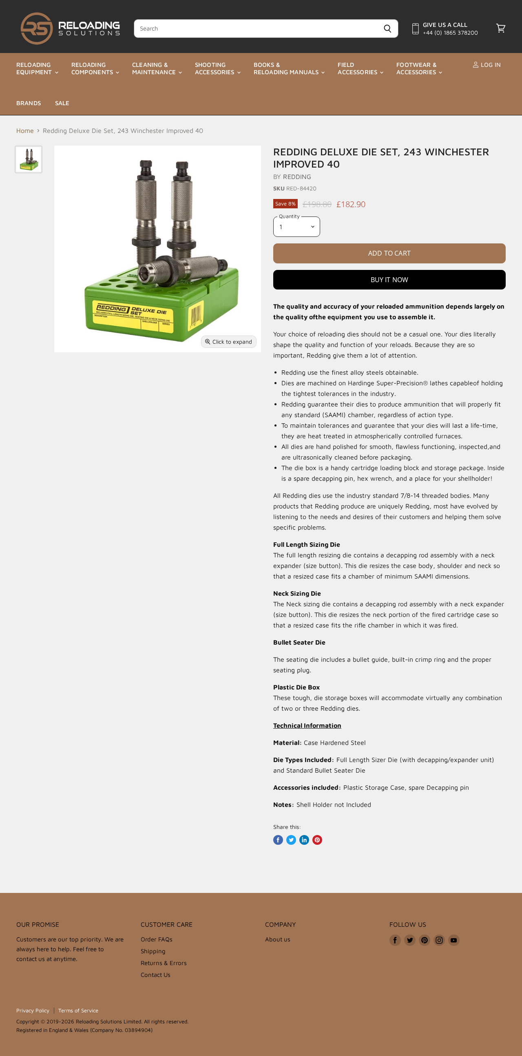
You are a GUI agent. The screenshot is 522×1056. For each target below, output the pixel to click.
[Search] (387, 28)
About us (277, 939)
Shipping (153, 951)
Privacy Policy (32, 1010)
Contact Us (155, 974)
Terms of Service (78, 1010)
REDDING (297, 176)
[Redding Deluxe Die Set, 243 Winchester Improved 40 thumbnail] (28, 159)
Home (25, 130)
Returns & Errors (164, 962)
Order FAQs (157, 939)
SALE (62, 102)
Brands (28, 102)
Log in (490, 64)
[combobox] (255, 28)
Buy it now (390, 279)
